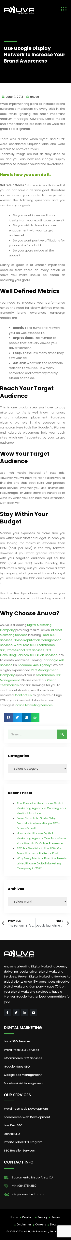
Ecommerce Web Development (27, 1117)
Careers (40, 1224)
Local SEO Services (17, 1041)
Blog (53, 1224)
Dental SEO (12, 1134)
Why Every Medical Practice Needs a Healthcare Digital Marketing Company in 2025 (42, 863)
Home (14, 1217)
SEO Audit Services (43, 655)
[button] (8, 717)
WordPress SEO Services (21, 1050)
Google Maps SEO (17, 1066)
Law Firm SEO (13, 1125)
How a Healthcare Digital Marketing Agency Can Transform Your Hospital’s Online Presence (41, 838)
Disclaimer (24, 1224)
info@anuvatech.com (28, 1194)
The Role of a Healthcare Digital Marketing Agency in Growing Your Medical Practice (41, 808)
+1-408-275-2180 (24, 1186)
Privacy (43, 1217)
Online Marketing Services (34, 705)
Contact (28, 1217)
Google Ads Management (23, 1075)
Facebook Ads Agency (34, 665)
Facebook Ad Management (24, 1083)
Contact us (23, 695)
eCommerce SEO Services (23, 1058)
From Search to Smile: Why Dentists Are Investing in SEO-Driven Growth (38, 823)
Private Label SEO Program (23, 1142)
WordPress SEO (25, 645)
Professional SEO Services (25, 650)
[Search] (62, 734)
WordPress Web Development (26, 1108)
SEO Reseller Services (19, 1150)
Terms (55, 1217)
